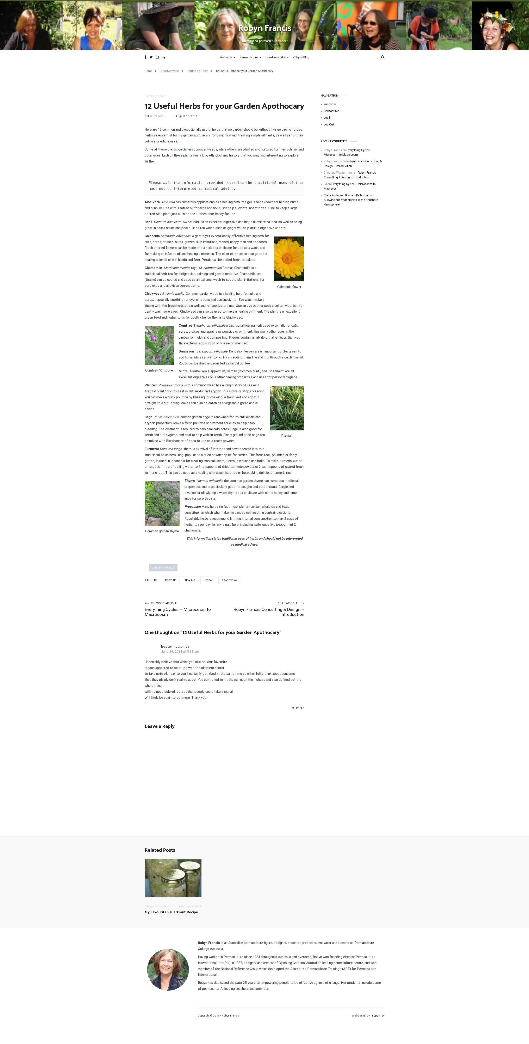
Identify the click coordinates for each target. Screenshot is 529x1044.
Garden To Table (156, 96)
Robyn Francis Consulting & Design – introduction (269, 609)
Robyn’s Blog (301, 57)
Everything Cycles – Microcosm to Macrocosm (178, 609)
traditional (230, 580)
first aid (170, 580)
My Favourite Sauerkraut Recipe (171, 912)
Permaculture (249, 57)
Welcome (226, 57)
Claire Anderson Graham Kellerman (346, 195)
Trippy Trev (377, 1015)
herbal (208, 580)
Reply (300, 708)
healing (190, 580)
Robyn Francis (264, 28)
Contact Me (331, 111)
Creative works (275, 57)
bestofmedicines (175, 647)
